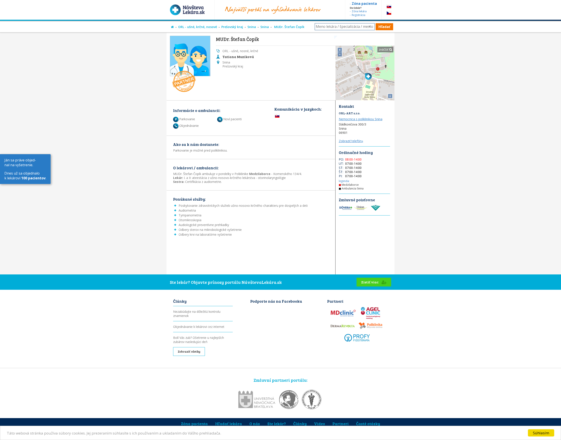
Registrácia (358, 15)
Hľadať (384, 26)
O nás (254, 423)
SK (389, 6)
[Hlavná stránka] (172, 27)
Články (300, 423)
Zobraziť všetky (189, 351)
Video (319, 423)
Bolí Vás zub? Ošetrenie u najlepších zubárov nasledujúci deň (198, 340)
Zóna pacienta (194, 423)
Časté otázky (368, 423)
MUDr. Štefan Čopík (288, 27)
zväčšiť (384, 49)
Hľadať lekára (228, 423)
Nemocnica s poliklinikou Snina (360, 119)
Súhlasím (541, 432)
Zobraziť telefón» (351, 141)
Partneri (340, 423)
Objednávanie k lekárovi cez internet (198, 327)
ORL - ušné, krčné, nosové (197, 27)
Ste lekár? (276, 423)
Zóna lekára (359, 11)
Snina (251, 27)
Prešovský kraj (232, 27)
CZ (389, 13)
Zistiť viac (370, 282)
